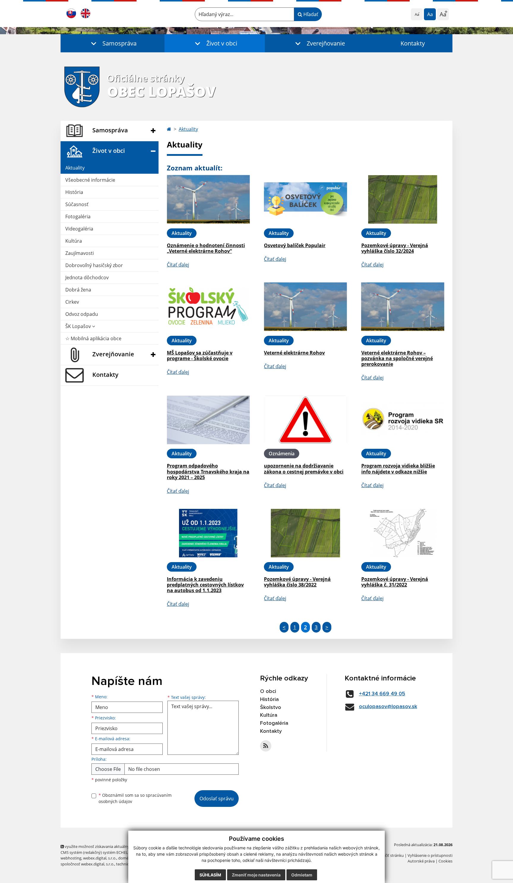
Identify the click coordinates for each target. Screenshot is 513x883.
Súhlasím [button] (210, 874)
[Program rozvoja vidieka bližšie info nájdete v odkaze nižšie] (402, 420)
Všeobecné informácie (90, 180)
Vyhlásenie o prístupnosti (430, 855)
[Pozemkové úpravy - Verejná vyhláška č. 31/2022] (402, 533)
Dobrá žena (78, 289)
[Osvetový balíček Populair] (305, 199)
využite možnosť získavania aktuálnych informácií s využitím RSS (121, 846)
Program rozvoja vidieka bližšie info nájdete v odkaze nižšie (398, 468)
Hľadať (310, 14)
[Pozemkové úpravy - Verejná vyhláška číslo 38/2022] (305, 533)
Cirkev (72, 302)
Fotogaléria (78, 216)
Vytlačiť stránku (390, 855)
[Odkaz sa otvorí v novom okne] (265, 746)
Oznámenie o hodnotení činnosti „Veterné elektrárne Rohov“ (206, 248)
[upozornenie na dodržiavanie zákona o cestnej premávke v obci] (305, 420)
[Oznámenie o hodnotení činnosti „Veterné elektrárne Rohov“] (208, 199)
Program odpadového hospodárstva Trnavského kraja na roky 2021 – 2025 (208, 471)
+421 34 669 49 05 (382, 694)
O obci (268, 691)
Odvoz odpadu (81, 314)
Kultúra (73, 241)
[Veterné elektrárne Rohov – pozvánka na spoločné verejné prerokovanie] (402, 307)
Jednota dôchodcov (87, 277)
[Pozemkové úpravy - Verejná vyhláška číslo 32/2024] (402, 199)
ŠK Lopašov (78, 326)
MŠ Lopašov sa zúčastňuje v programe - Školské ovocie (199, 355)
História (74, 192)
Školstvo (270, 707)
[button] (112, 43)
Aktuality (75, 167)
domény (125, 858)
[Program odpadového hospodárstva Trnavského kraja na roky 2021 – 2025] (208, 420)
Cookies (445, 861)
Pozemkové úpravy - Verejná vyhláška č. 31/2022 (394, 582)
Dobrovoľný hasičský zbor (94, 265)
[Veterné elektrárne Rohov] (305, 307)
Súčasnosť (76, 204)
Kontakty (412, 43)
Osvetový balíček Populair (294, 245)
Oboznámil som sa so (135, 798)
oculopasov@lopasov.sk (388, 706)
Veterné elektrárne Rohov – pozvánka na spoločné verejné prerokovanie (397, 358)
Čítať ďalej (178, 264)
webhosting (71, 858)
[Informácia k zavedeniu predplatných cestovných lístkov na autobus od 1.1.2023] (208, 533)
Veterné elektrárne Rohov (294, 352)
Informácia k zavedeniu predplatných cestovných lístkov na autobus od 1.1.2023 (205, 585)
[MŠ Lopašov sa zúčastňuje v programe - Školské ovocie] (208, 307)
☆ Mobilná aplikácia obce (93, 338)
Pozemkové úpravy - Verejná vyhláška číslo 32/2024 (394, 248)
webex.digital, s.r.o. (99, 858)
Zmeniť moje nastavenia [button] (256, 874)
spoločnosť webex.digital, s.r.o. (87, 864)
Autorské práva (421, 861)
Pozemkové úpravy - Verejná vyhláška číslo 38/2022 (297, 582)
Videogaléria (79, 228)
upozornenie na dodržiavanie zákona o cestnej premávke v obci (303, 468)
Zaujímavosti (79, 253)
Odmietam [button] (301, 874)
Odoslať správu (217, 798)
